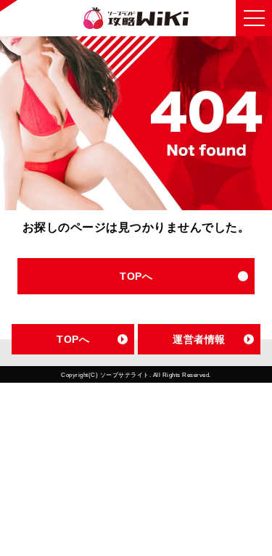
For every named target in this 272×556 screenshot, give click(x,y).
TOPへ (136, 276)
